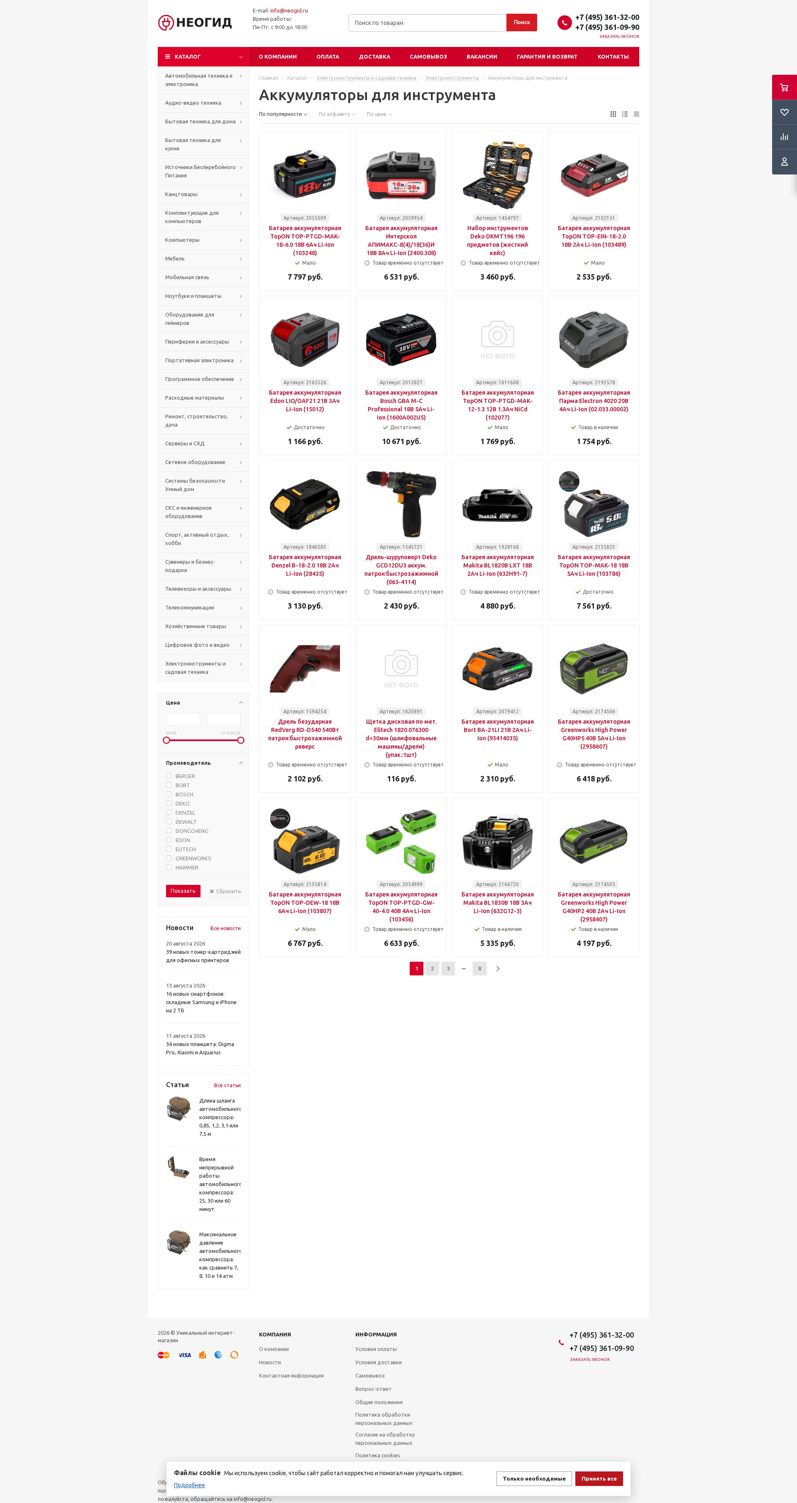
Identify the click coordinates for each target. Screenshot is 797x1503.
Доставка (374, 56)
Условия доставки (378, 1362)
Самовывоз (428, 56)
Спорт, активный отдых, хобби (197, 539)
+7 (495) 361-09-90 (607, 27)
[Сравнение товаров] (784, 137)
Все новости (225, 928)
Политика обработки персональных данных (384, 1419)
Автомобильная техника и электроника (198, 80)
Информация (376, 1334)
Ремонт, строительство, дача (196, 420)
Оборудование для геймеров (189, 319)
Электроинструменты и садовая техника (195, 668)
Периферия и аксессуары (197, 341)
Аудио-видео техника (193, 103)
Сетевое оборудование (195, 462)
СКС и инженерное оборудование (188, 512)
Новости (270, 1362)
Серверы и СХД (185, 443)
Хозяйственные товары (195, 626)
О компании (278, 56)
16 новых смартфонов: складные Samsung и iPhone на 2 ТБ (201, 1002)
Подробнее (189, 1485)
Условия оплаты (376, 1349)
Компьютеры (182, 240)
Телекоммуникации (189, 607)
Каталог (188, 56)
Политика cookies (377, 1455)
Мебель (175, 258)
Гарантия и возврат (547, 56)
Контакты (613, 56)
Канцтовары (181, 194)
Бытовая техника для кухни (193, 144)
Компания (275, 1334)
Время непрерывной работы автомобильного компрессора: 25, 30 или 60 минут (220, 1184)
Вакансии (482, 56)
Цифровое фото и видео (197, 645)
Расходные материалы (194, 397)
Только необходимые (534, 1479)
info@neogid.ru (289, 10)
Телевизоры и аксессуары (198, 589)
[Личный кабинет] (784, 162)
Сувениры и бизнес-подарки (190, 566)
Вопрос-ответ (373, 1389)
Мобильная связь (187, 277)
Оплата (327, 56)
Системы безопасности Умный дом (195, 485)
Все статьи (227, 1085)
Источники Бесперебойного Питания (200, 171)
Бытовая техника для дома (200, 121)
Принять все (599, 1479)
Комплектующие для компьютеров (192, 217)
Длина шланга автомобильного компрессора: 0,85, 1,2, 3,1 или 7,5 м (220, 1117)
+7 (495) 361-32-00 (607, 17)
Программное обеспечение (199, 379)
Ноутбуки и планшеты (193, 296)
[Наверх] (786, 1314)
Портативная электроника (199, 360)
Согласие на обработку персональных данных (385, 1439)
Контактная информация (291, 1375)
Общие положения (379, 1402)
